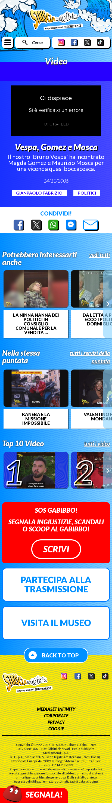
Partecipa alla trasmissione (56, 584)
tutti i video (97, 443)
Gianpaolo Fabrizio (39, 192)
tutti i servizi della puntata (90, 357)
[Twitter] (87, 42)
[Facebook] (74, 42)
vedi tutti (99, 254)
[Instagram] (61, 42)
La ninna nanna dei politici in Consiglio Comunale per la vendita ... (36, 324)
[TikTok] (100, 42)
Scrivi (56, 549)
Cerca (37, 42)
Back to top (60, 655)
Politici (87, 192)
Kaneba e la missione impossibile (36, 418)
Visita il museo (56, 622)
